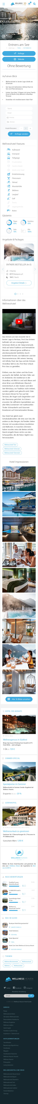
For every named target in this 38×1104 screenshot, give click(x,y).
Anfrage (21, 53)
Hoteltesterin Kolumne (10, 1054)
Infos (8, 36)
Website (21, 59)
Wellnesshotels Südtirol (10, 1088)
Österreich (27, 48)
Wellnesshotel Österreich (12, 453)
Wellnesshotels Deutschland (11, 1074)
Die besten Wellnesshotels (11, 1017)
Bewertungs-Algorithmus (10, 1045)
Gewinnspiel (7, 1028)
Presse (5, 1011)
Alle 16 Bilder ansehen (21, 699)
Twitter (8, 988)
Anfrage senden (21, 134)
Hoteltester (6, 1048)
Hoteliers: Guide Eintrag (10, 1031)
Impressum (6, 1033)
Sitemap (5, 1093)
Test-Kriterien (7, 1042)
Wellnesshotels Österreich (11, 1079)
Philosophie (6, 1062)
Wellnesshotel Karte (9, 1014)
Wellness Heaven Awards (10, 1056)
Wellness (7, 966)
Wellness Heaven (8, 1059)
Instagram (29, 988)
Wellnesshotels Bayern (9, 1077)
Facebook (18, 988)
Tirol (19, 48)
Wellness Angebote (9, 1022)
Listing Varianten (8, 1065)
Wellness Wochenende (11, 961)
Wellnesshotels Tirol (9, 1082)
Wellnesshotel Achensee (12, 449)
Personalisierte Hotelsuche (11, 1019)
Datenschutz (15, 1033)
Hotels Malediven (8, 1091)
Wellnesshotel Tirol (10, 445)
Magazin (6, 1051)
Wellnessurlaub (26, 961)
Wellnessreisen (18, 966)
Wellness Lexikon (8, 1025)
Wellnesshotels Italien (9, 1085)
